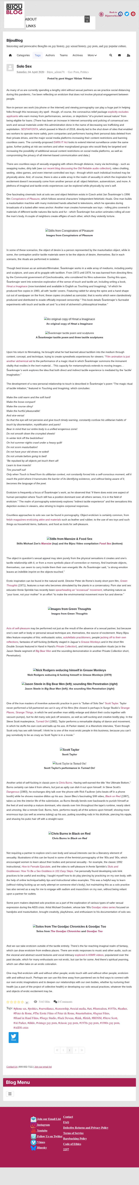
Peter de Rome (23, 1013)
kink (78, 1018)
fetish (87, 1018)
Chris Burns (65, 782)
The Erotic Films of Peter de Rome (54, 1013)
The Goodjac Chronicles (65, 931)
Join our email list (43, 1067)
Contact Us (12, 1067)
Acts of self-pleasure (18, 628)
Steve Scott (110, 1018)
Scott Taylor (111, 703)
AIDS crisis (21, 1027)
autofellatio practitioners (76, 637)
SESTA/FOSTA (29, 129)
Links (31, 26)
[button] (92, 55)
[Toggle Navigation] (10, 1094)
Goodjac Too (95, 931)
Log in (87, 19)
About (31, 19)
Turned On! (42, 721)
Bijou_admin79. (56, 72)
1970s (112, 1008)
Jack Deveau (66, 1018)
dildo (32, 1023)
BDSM (97, 1018)
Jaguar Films (102, 1013)
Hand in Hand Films (26, 1018)
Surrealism (100, 1008)
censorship (63, 1008)
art (90, 1008)
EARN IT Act (61, 142)
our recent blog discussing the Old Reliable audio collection (76, 168)
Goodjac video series (104, 907)
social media (79, 1008)
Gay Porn (73, 71)
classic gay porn (69, 1023)
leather (123, 1008)
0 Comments (65, 1001)
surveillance (47, 1008)
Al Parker (20, 1023)
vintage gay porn (47, 1023)
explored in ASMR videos (89, 954)
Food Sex (105, 543)
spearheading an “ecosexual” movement (79, 589)
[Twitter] (127, 14)
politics (33, 1008)
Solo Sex (24, 66)
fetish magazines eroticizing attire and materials (34, 519)
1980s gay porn (110, 1023)
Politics (84, 71)
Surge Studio (48, 1018)
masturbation (84, 1013)
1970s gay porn (90, 1023)
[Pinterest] (133, 14)
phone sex (20, 1008)
